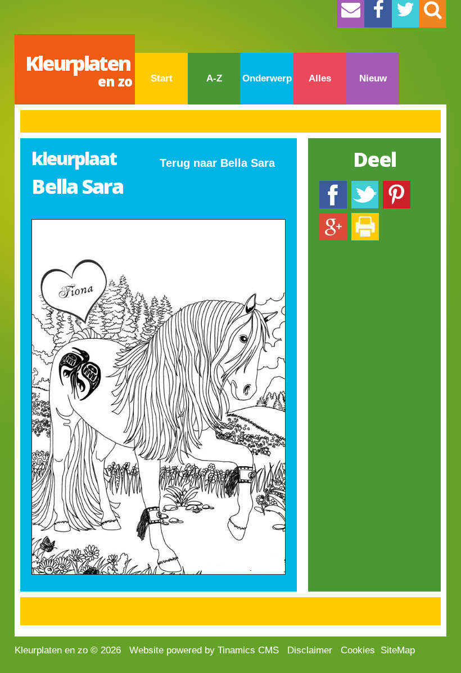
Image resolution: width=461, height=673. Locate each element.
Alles (320, 78)
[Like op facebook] (333, 186)
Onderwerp (267, 78)
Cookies (358, 650)
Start (162, 78)
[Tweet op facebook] (364, 186)
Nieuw (373, 78)
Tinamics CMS (248, 650)
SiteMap (398, 650)
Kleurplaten (78, 69)
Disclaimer (309, 650)
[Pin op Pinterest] (396, 186)
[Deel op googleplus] (333, 218)
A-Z (214, 78)
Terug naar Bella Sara (217, 163)
